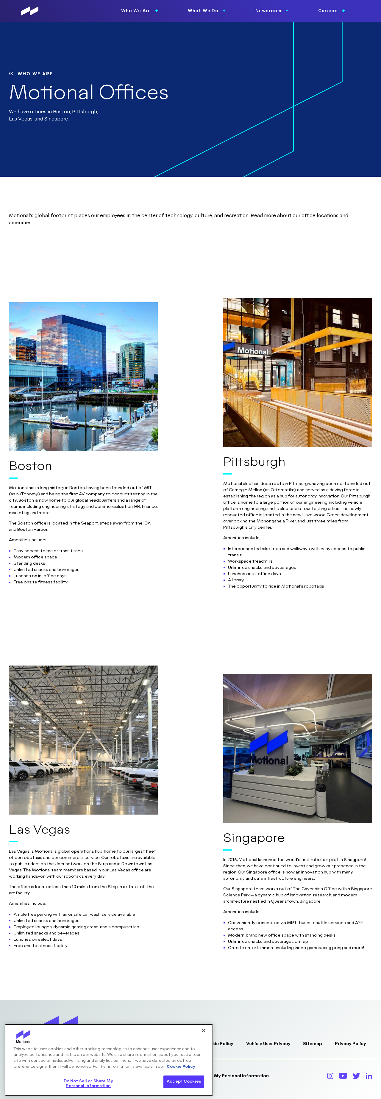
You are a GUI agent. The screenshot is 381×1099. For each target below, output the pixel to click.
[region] (109, 1060)
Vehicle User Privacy (268, 1043)
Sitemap (312, 1043)
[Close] (203, 1030)
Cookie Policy (218, 1043)
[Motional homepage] (30, 11)
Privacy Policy (350, 1043)
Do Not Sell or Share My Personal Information (219, 1075)
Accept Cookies (184, 1081)
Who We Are (35, 73)
